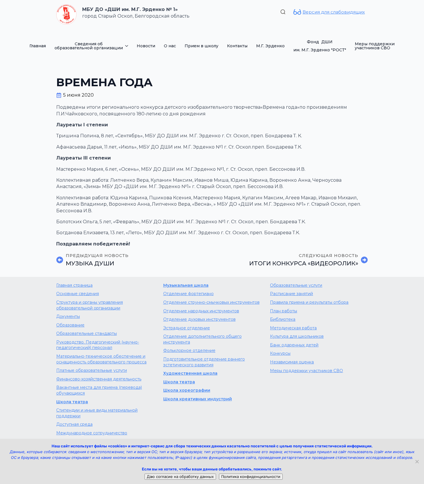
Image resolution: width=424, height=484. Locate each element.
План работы (283, 311)
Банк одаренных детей (294, 345)
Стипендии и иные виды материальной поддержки (97, 413)
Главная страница (74, 285)
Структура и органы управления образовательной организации (89, 305)
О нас (170, 45)
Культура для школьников (297, 336)
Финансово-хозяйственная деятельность (98, 379)
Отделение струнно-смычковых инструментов (211, 302)
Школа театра (72, 401)
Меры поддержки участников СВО (375, 45)
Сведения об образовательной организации (89, 45)
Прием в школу (201, 45)
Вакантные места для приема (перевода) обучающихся (99, 390)
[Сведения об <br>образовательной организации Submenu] (127, 45)
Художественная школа (190, 373)
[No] (417, 461)
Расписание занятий (291, 293)
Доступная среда (74, 424)
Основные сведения (77, 293)
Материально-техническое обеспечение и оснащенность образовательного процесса (101, 359)
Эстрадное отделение (186, 328)
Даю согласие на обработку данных (180, 476)
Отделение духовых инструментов (199, 319)
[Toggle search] (282, 11)
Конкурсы (280, 353)
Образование (70, 325)
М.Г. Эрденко (270, 45)
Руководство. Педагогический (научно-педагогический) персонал (97, 344)
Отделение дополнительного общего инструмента (202, 339)
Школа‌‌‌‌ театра (179, 381)
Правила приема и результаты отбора (309, 302)
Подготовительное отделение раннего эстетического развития (204, 362)
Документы (68, 316)
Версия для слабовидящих (334, 12)
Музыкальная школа (186, 285)
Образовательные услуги (296, 285)
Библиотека (282, 319)
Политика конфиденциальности (250, 476)
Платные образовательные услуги (91, 370)
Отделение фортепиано (188, 293)
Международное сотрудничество (91, 433)
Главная (37, 45)
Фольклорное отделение (189, 350)
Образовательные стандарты (86, 333)
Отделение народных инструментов (201, 311)
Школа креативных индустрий (197, 399)
